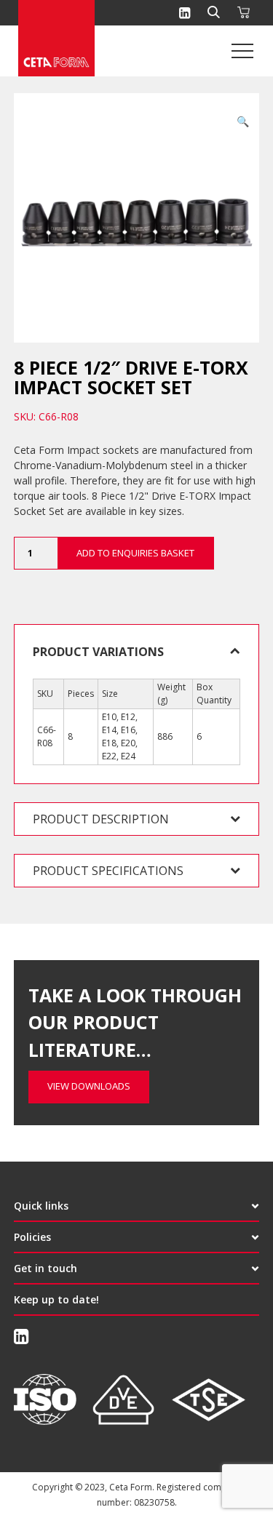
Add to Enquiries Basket (135, 552)
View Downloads (88, 1085)
